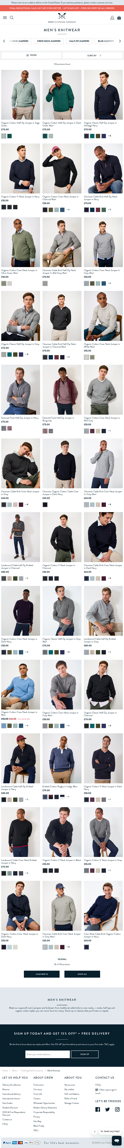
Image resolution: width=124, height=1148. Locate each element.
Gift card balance (71, 1094)
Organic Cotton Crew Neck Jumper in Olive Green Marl (19, 271)
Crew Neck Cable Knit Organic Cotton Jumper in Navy (102, 935)
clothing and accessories (32, 1070)
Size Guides (7, 1103)
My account (69, 1085)
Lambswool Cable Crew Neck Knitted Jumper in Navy (19, 861)
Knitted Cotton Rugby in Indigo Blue (59, 786)
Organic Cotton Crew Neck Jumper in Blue (19, 713)
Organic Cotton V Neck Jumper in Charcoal (58, 566)
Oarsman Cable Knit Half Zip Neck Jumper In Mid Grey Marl (59, 271)
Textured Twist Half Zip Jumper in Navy (19, 417)
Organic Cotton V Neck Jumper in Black (61, 860)
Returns (5, 1089)
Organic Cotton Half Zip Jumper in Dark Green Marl (61, 124)
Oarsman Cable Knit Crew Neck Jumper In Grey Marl (103, 493)
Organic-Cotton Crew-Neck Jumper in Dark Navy (19, 935)
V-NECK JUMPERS (18, 41)
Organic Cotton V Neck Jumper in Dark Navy (103, 788)
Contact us (7, 1119)
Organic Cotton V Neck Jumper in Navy (20, 196)
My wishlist (69, 1089)
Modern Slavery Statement (45, 1107)
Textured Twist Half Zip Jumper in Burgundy (58, 419)
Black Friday (38, 1126)
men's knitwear (53, 1070)
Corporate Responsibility (44, 1112)
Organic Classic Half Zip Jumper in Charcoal (100, 714)
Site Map (37, 1121)
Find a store (38, 1085)
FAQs (5, 1124)
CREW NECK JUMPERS (48, 41)
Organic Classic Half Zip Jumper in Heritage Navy (100, 124)
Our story (37, 1089)
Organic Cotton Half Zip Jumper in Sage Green (20, 124)
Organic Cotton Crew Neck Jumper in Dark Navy (19, 640)
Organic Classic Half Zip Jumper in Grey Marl (61, 640)
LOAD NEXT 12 (42, 974)
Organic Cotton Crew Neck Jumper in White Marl (102, 345)
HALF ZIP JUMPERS (79, 41)
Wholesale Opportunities (44, 1103)
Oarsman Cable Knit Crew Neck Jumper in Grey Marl (61, 935)
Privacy (36, 1116)
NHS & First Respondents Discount (13, 1113)
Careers (36, 1098)
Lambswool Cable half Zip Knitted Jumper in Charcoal (17, 566)
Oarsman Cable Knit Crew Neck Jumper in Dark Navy (103, 566)
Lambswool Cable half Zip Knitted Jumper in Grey (100, 640)
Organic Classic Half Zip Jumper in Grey (20, 344)
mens (14, 1070)
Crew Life (37, 1094)
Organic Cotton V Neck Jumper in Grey (103, 860)
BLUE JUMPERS (106, 41)
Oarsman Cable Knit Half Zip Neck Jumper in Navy (100, 198)
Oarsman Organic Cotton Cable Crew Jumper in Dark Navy (60, 493)
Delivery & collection (11, 1085)
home (5, 1070)
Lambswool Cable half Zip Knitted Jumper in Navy (17, 788)
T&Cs (35, 1130)
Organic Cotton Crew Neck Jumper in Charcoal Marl (60, 198)
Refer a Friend (70, 1098)
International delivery (11, 1094)
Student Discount (10, 1107)
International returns (11, 1098)
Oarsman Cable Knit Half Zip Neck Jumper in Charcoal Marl (59, 345)
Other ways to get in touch (106, 1091)
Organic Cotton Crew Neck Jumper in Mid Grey (102, 419)
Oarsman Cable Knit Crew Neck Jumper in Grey (20, 493)
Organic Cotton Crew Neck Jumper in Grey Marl (102, 271)
